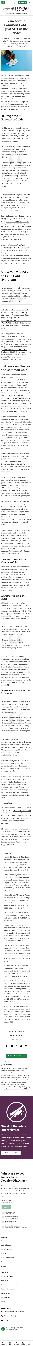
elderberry (23, 312)
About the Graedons (7, 1276)
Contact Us (4, 1280)
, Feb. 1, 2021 (14, 411)
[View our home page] (3, 2)
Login (29, 2)
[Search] (15, 2)
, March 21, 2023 (11, 360)
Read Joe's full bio (23, 1089)
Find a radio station (7, 1257)
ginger (3, 315)
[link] (7, 1046)
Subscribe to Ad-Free (11, 1153)
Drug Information (6, 1245)
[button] (26, 1046)
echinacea (15, 312)
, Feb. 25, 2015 (17, 221)
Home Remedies (6, 1241)
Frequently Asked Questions (10, 1285)
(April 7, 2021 (16, 320)
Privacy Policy (5, 1297)
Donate (3, 1266)
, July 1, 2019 (14, 349)
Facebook (7, 1320)
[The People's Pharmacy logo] (16, 9)
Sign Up (6, 1207)
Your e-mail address (7, 1200)
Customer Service (6, 1293)
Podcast (3, 1253)
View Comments (18, 1056)
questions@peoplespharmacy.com (14, 1311)
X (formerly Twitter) (10, 1316)
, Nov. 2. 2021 (10, 342)
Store (3, 1262)
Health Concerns (6, 1249)
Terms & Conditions (7, 1289)
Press (3, 1301)
